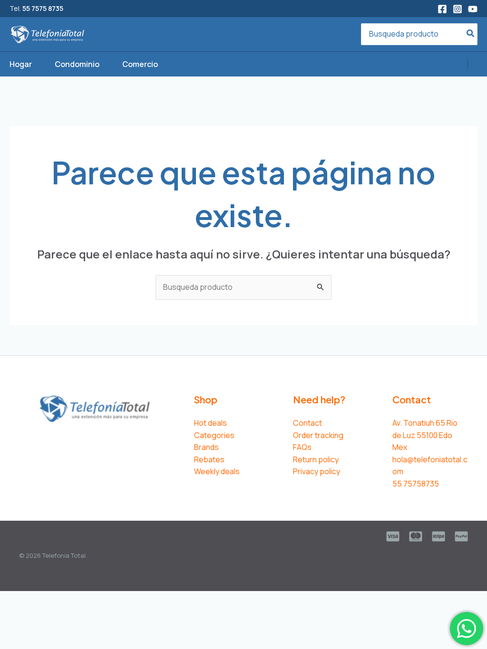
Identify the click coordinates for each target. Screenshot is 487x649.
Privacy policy (316, 471)
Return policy (316, 459)
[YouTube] (472, 9)
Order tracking (318, 435)
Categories (214, 435)
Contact (307, 423)
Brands (206, 447)
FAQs (302, 447)
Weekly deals (217, 471)
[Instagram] (457, 9)
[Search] (471, 34)
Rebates (209, 459)
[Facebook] (442, 9)
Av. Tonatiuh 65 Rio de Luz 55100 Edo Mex (425, 435)
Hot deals (210, 423)
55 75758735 (415, 483)
